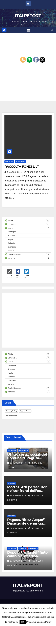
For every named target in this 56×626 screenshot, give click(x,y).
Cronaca (11, 483)
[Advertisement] (28, 67)
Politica (11, 516)
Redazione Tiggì (35, 172)
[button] (52, 30)
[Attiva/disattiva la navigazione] (28, 30)
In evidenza (20, 161)
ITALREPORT (28, 15)
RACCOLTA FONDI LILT (21, 167)
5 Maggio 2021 (14, 172)
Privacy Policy (11, 411)
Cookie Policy (25, 411)
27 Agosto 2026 (18, 463)
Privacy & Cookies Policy (38, 622)
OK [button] (22, 622)
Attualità (9, 161)
